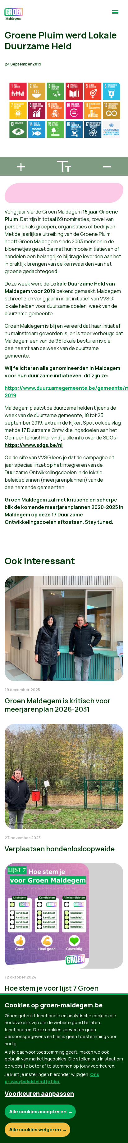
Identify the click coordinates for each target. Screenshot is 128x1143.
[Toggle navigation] (115, 15)
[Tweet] (9, 136)
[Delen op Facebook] (9, 118)
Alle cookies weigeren (35, 1129)
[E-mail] (9, 154)
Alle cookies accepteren (37, 1111)
